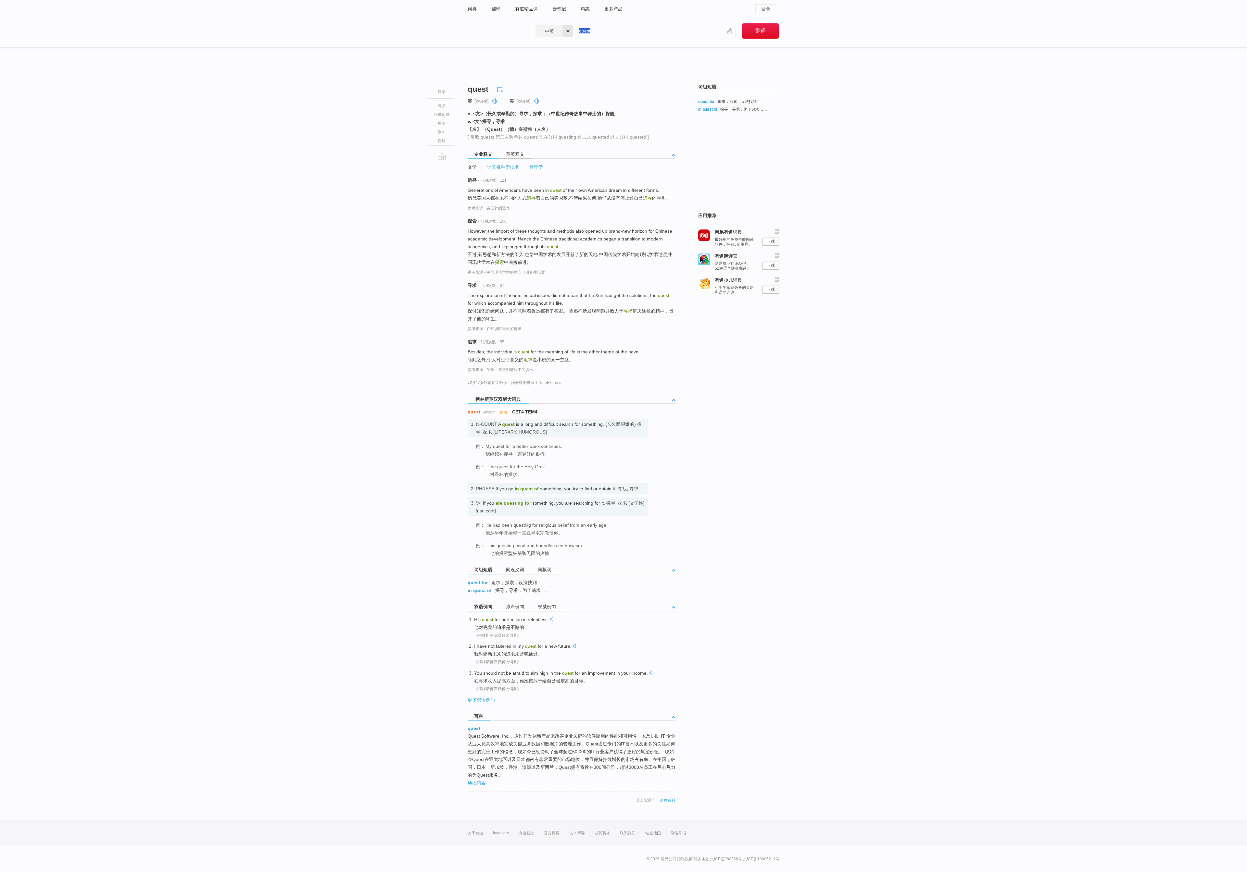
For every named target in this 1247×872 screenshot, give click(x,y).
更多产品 (613, 8)
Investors (501, 833)
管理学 (536, 167)
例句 (442, 132)
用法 (442, 123)
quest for (478, 582)
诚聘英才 (602, 833)
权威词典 (441, 114)
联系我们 (628, 833)
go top (442, 156)
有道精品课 (526, 8)
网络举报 (678, 833)
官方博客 (552, 833)
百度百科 (667, 800)
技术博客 (577, 833)
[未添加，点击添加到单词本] (501, 88)
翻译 (495, 8)
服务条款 (701, 859)
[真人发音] (495, 101)
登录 (765, 8)
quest (474, 728)
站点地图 (653, 833)
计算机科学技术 (503, 167)
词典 (472, 8)
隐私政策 (685, 859)
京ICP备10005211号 (761, 859)
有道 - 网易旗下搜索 (494, 31)
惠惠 (585, 8)
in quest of (480, 590)
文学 (472, 167)
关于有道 (475, 833)
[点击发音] (551, 619)
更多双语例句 (481, 700)
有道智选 (526, 833)
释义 (442, 106)
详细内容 (477, 782)
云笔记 (559, 8)
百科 (442, 141)
